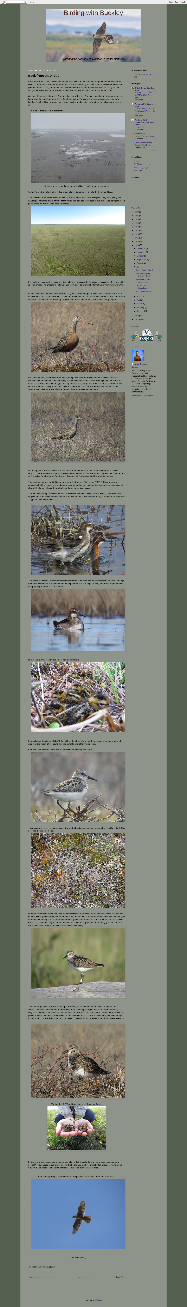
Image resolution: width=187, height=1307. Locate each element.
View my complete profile (142, 395)
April (139, 300)
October (140, 256)
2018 (137, 227)
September (142, 259)
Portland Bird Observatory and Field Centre (145, 122)
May (139, 296)
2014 (137, 241)
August (140, 263)
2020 (137, 219)
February (141, 307)
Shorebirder (140, 134)
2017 (137, 230)
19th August (139, 127)
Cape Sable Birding (143, 143)
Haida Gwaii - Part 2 (144, 270)
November (141, 252)
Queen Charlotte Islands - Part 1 (143, 275)
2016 (137, 234)
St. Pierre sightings (142, 164)
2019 (137, 223)
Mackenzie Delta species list (143, 281)
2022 (137, 212)
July (139, 267)
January (140, 311)
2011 (137, 319)
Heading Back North (143, 145)
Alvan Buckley (140, 364)
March (140, 304)
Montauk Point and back (144, 136)
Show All (153, 151)
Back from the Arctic (145, 292)
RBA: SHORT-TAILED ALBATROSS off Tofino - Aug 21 (144, 95)
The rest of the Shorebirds (142, 287)
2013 (137, 245)
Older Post (119, 1277)
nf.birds (137, 161)
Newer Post (34, 1277)
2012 (137, 316)
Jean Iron (138, 171)
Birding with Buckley (93, 12)
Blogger (98, 1300)
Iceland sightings (141, 167)
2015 (137, 238)
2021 (137, 216)
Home (77, 1277)
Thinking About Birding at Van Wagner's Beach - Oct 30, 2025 (145, 111)
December (141, 248)
